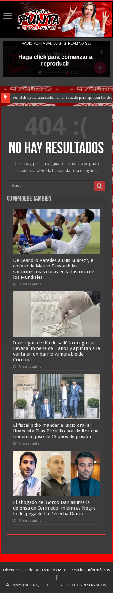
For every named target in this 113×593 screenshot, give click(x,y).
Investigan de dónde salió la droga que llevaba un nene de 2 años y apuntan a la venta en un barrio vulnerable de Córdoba (56, 351)
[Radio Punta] (56, 19)
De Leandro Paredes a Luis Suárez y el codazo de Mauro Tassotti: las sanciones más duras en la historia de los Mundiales (53, 268)
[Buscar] (99, 186)
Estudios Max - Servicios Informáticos (76, 570)
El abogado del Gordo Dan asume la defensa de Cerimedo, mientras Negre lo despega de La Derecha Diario (54, 508)
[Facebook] (56, 577)
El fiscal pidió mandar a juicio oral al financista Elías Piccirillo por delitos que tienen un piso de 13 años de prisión (56, 430)
